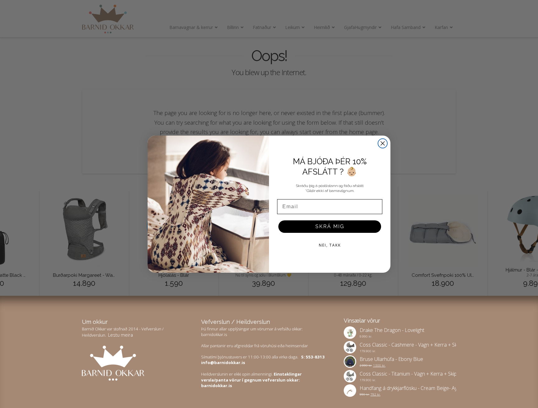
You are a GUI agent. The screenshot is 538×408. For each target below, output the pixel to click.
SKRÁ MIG (329, 226)
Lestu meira (120, 335)
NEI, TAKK (330, 245)
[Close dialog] (382, 143)
